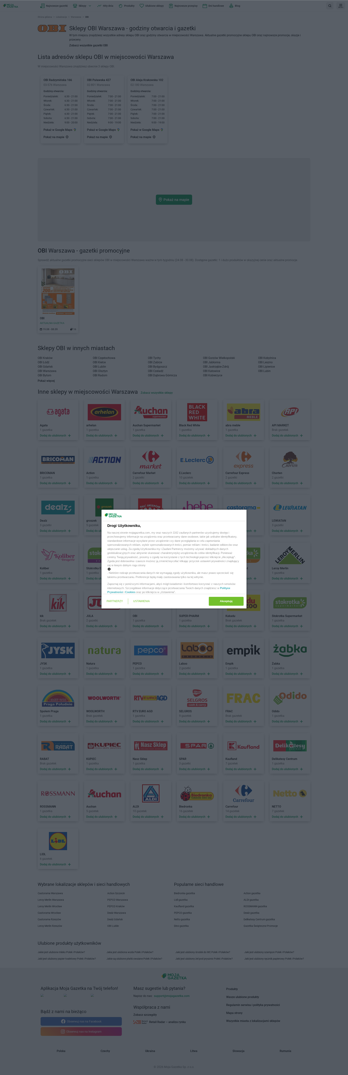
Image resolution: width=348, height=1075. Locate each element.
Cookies (130, 592)
